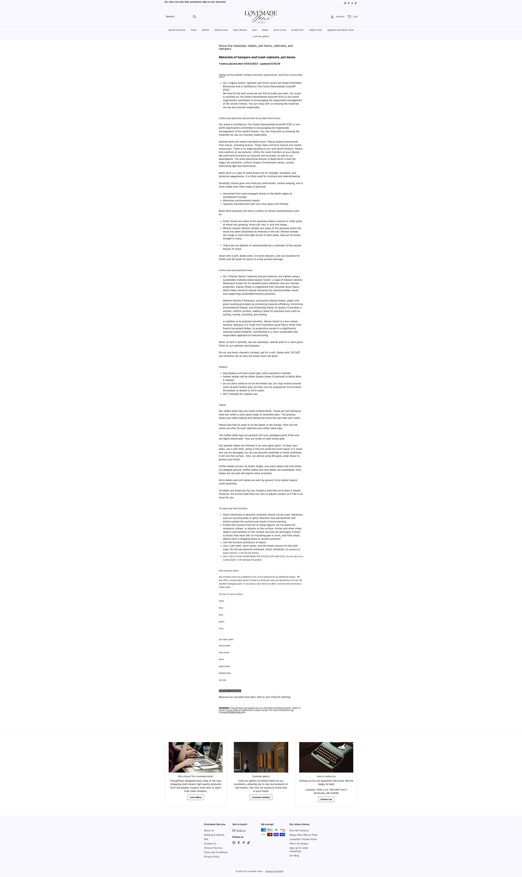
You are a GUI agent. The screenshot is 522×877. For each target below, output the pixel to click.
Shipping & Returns (214, 834)
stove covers (280, 30)
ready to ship (315, 30)
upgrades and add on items (340, 30)
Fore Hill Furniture (299, 830)
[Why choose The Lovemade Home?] (196, 757)
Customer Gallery (261, 797)
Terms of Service (213, 848)
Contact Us (326, 799)
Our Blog (294, 855)
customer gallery (261, 36)
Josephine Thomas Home (303, 839)
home (194, 30)
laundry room (221, 30)
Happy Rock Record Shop (303, 834)
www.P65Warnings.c (232, 712)
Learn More (196, 797)
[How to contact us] (326, 757)
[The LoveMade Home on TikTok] (248, 842)
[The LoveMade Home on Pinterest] (243, 842)
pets (254, 30)
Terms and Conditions (216, 852)
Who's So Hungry (299, 843)
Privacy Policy (211, 856)
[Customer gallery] (261, 757)
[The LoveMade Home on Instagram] (233, 842)
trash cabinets (240, 30)
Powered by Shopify (274, 871)
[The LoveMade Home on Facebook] (238, 842)
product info (298, 30)
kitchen (205, 30)
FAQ (206, 839)
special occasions (177, 30)
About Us (209, 830)
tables (265, 30)
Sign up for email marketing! (299, 849)
